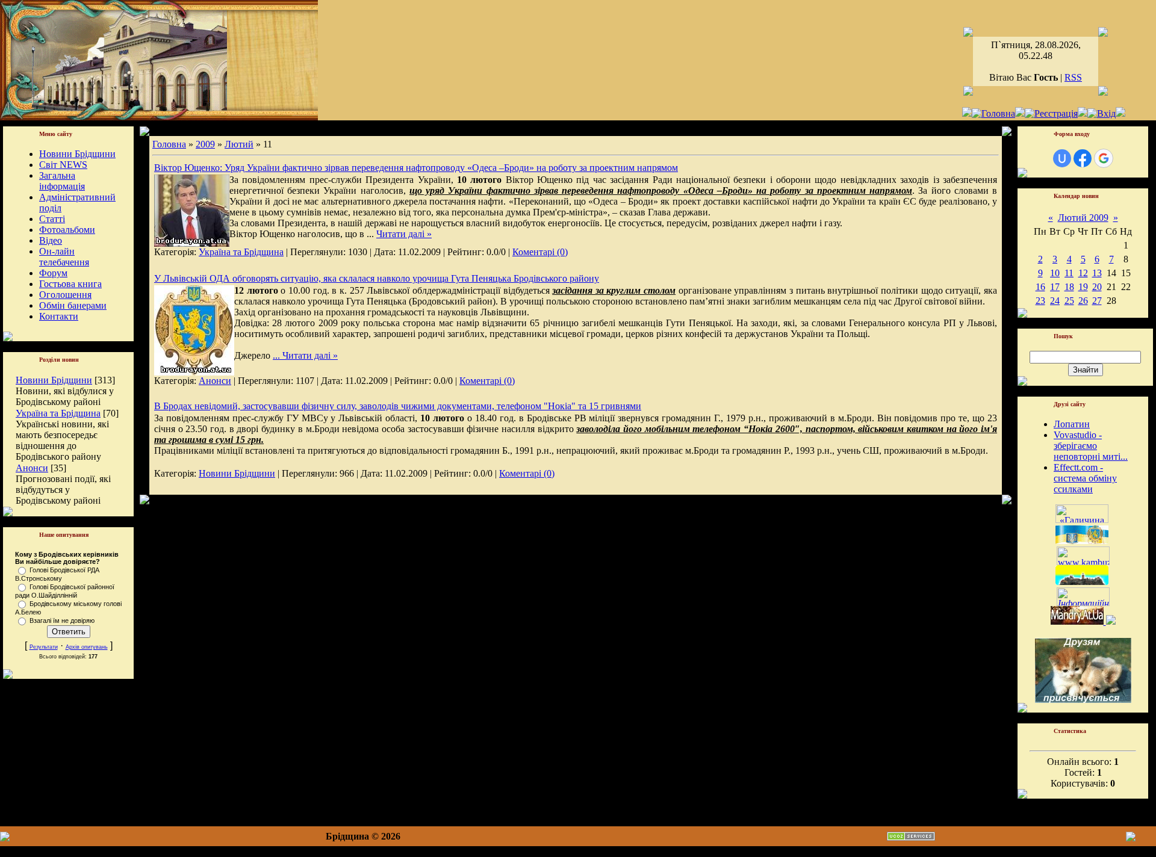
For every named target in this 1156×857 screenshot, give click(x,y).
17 (1055, 287)
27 (1097, 300)
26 (1083, 300)
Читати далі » (404, 234)
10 (1055, 273)
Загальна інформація (62, 180)
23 (1040, 300)
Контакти (58, 316)
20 (1097, 287)
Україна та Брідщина (58, 413)
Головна (169, 144)
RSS (1073, 77)
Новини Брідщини (77, 154)
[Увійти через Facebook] (1083, 158)
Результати (44, 647)
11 (1069, 273)
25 (1069, 300)
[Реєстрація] (1051, 113)
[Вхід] (1101, 113)
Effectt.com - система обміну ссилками (1085, 478)
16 (1040, 287)
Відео (50, 240)
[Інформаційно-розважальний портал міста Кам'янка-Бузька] (1083, 562)
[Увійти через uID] (1062, 158)
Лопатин (1072, 424)
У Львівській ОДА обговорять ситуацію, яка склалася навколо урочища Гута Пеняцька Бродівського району (376, 278)
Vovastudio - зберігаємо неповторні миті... (1091, 446)
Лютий (239, 144)
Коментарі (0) (540, 252)
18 (1069, 287)
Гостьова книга (70, 284)
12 (1083, 273)
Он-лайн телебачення (64, 256)
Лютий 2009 (1083, 217)
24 (1055, 300)
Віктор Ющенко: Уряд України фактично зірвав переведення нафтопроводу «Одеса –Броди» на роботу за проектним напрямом (416, 167)
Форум (53, 273)
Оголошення (65, 294)
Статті (52, 219)
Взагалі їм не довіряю (62, 620)
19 (1083, 287)
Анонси (32, 468)
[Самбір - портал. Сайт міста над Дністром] (1110, 621)
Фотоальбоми (67, 229)
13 (1097, 273)
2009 (205, 144)
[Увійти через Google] (1103, 158)
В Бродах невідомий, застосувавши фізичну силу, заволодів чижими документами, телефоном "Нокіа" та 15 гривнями (397, 406)
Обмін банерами (73, 305)
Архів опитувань (87, 647)
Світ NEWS (63, 164)
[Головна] (993, 113)
